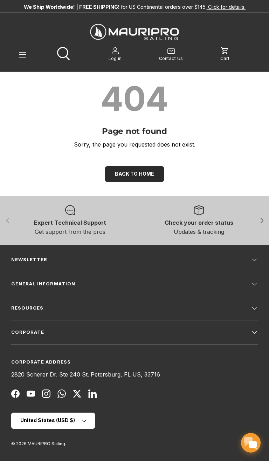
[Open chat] (251, 443)
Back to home (134, 174)
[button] (225, 54)
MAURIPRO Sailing (46, 443)
